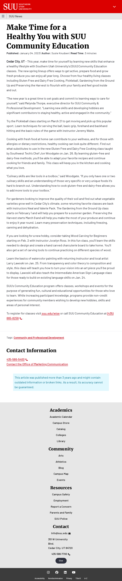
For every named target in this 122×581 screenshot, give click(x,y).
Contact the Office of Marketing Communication (37, 364)
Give (61, 560)
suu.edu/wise (50, 313)
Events (61, 479)
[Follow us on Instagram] (48, 572)
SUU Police (61, 518)
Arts (61, 455)
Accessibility (40, 578)
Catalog (61, 429)
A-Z (85, 578)
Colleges (61, 435)
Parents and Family (61, 512)
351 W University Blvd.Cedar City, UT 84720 (60, 544)
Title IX (78, 578)
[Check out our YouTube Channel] (74, 572)
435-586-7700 (59, 553)
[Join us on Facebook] (57, 572)
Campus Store (61, 422)
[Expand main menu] (114, 7)
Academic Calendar (61, 416)
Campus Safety (61, 494)
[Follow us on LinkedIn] (65, 572)
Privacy (69, 578)
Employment (61, 500)
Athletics (61, 461)
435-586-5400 (16, 359)
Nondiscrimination (55, 578)
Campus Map (61, 473)
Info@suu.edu (59, 533)
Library (61, 441)
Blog (61, 467)
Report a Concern (61, 506)
